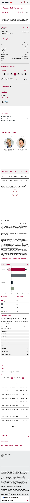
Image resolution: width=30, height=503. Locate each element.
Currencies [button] (4, 331)
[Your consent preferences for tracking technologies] (27, 500)
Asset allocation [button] (5, 264)
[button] (5, 39)
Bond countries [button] (5, 342)
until (14, 377)
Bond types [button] (4, 340)
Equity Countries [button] (5, 334)
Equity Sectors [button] (5, 337)
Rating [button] (3, 345)
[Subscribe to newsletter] (2, 456)
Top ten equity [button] (5, 351)
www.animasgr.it (12, 477)
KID (20, 12)
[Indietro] (2, 8)
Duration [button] (3, 348)
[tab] (15, 264)
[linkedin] (2, 461)
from (2, 377)
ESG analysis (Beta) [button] (6, 354)
